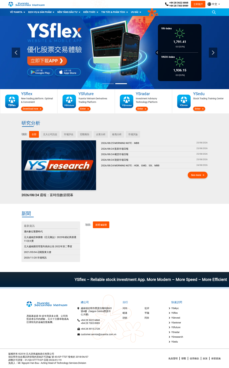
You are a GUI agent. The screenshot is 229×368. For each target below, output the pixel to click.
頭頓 (125, 317)
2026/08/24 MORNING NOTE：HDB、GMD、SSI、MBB (130, 165)
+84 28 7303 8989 (178, 5)
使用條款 (194, 358)
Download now (30, 108)
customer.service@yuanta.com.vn (98, 334)
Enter (83, 108)
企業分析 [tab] (100, 134)
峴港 (125, 313)
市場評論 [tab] (133, 134)
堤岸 (147, 308)
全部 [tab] (34, 134)
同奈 (147, 317)
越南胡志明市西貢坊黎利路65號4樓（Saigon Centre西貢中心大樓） (96, 311)
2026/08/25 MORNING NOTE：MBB (120, 143)
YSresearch (177, 337)
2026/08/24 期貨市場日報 (114, 159)
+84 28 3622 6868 (178, 2)
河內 (125, 308)
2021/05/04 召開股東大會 (37, 252)
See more (196, 175)
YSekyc (175, 308)
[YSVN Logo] (28, 4)
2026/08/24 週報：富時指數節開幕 (47, 195)
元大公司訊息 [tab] (50, 134)
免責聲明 (173, 358)
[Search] (214, 12)
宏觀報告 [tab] (84, 134)
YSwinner (176, 322)
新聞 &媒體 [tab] (101, 224)
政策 (205, 358)
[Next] (213, 53)
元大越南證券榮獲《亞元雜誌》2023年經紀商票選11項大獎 (50, 239)
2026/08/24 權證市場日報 (114, 154)
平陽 (147, 313)
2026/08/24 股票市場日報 (114, 148)
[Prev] (16, 53)
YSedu (174, 341)
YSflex (174, 313)
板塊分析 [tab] (117, 134)
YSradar (175, 332)
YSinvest (175, 317)
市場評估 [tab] (68, 134)
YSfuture (175, 327)
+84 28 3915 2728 (90, 328)
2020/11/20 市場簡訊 (35, 257)
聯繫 (183, 358)
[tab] (24, 134)
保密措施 (216, 358)
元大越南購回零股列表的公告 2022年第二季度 (48, 246)
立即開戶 (198, 4)
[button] (214, 4)
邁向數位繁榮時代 (33, 231)
